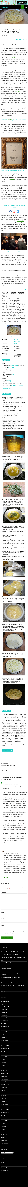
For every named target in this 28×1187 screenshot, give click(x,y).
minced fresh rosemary (17, 385)
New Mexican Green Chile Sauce (12, 977)
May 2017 (3, 1129)
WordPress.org (4, 1170)
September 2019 (5, 1054)
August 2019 (4, 1056)
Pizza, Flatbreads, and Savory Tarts (19, 340)
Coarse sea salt (7, 388)
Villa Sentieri (5, 7)
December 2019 (5, 1045)
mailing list (10, 119)
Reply (6, 846)
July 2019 (3, 1059)
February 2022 (4, 1020)
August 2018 (4, 1087)
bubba (14, 58)
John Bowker (17, 91)
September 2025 (5, 1001)
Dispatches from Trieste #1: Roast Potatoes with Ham (14, 951)
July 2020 (3, 1034)
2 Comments (4, 35)
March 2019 (4, 1070)
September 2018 (5, 1084)
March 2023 (4, 1015)
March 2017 (4, 1134)
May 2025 (3, 1004)
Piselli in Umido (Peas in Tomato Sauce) (14, 985)
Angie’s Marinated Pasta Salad (8, 764)
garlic (10, 382)
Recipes (3, 26)
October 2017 (4, 1115)
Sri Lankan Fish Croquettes (7, 769)
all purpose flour (13, 376)
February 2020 (4, 1040)
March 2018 (4, 1101)
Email (2, 919)
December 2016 (5, 1143)
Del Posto (11, 179)
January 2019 (4, 1076)
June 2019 (3, 1062)
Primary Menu (26, 7)
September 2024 (5, 1006)
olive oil (9, 369)
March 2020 (4, 1037)
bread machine (5, 716)
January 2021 (4, 1031)
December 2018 (5, 1079)
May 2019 (3, 1065)
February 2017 (4, 1137)
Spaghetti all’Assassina (6, 960)
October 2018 (4, 1081)
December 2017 (5, 1109)
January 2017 (4, 1140)
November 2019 (5, 1048)
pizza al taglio (20, 221)
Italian (15, 343)
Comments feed (4, 1167)
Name (3, 912)
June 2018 (3, 1093)
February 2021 (4, 1029)
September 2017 (5, 1118)
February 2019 (4, 1073)
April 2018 (3, 1098)
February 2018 (4, 1104)
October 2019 (4, 1051)
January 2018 (4, 1107)
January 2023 (4, 1017)
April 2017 (3, 1132)
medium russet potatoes (11, 387)
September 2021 (5, 1026)
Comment (4, 892)
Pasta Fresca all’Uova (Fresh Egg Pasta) (10, 954)
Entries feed (4, 1165)
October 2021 (4, 1023)
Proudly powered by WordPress (7, 1185)
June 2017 (3, 1126)
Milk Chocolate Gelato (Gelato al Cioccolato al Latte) (13, 957)
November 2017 (5, 1112)
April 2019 (3, 1068)
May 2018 (3, 1095)
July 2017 (3, 1123)
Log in (2, 1162)
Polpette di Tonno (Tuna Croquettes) (9, 962)
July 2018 (3, 1090)
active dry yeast (14, 365)
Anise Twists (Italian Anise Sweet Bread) (14, 982)
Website (3, 925)
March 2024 (4, 1012)
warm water (11, 367)
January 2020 (4, 1043)
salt (13, 374)
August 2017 (4, 1120)
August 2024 (4, 1009)
